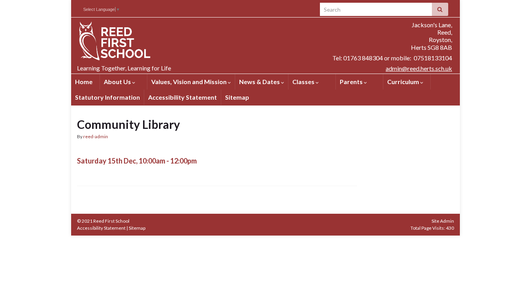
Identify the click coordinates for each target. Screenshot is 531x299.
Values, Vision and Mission (189, 81)
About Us (118, 81)
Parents (352, 81)
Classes (304, 81)
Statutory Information (107, 97)
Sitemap (237, 97)
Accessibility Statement (182, 97)
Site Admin (442, 221)
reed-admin (95, 136)
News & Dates (260, 81)
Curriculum (403, 81)
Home (84, 81)
